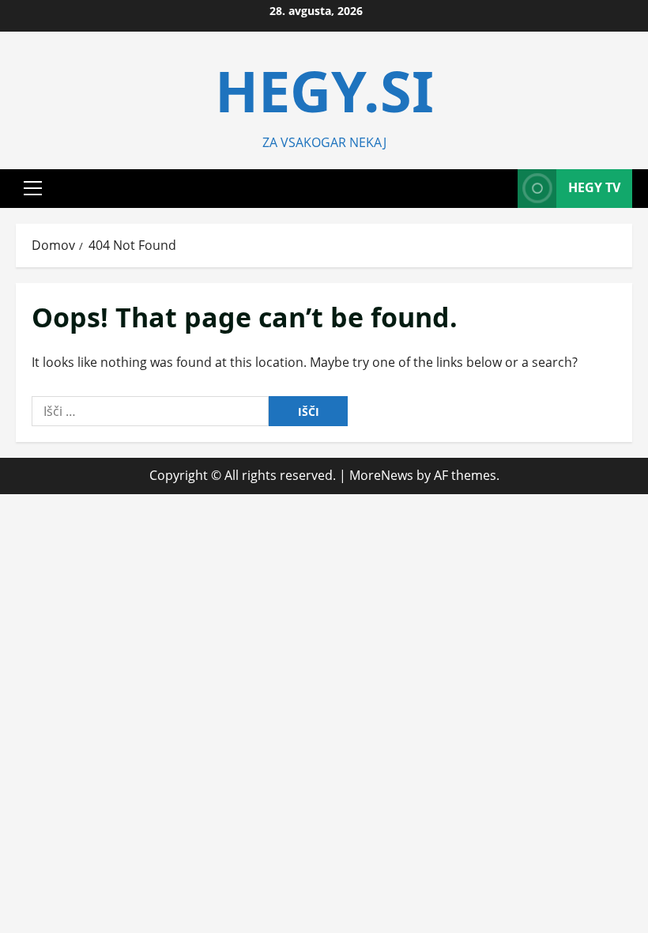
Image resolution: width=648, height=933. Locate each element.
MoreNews (381, 475)
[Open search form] (501, 188)
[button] (33, 188)
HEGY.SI (324, 90)
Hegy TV (594, 187)
